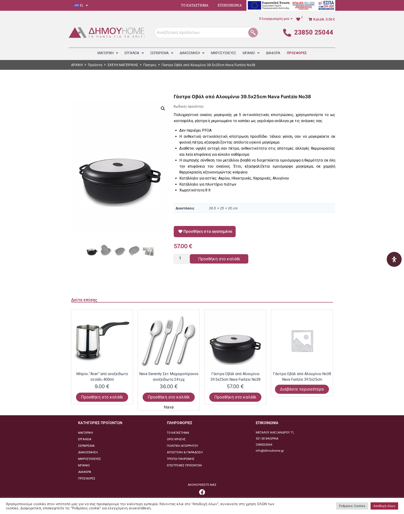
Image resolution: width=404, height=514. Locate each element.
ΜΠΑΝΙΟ (84, 465)
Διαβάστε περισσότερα (302, 389)
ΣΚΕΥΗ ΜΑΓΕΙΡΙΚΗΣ (123, 65)
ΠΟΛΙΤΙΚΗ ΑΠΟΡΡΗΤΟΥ (182, 445)
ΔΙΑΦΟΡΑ (84, 472)
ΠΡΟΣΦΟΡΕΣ (86, 478)
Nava (169, 407)
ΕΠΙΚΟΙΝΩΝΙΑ (230, 5)
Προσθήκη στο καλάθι (219, 259)
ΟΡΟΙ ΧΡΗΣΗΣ (176, 439)
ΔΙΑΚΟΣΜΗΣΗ (88, 452)
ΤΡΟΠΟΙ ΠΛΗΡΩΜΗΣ (181, 459)
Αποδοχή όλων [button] (384, 506)
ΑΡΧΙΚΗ (77, 65)
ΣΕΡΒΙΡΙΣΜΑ (86, 445)
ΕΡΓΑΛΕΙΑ (84, 439)
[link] (202, 492)
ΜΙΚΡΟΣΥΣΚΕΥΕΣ (89, 459)
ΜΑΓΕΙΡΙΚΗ (85, 432)
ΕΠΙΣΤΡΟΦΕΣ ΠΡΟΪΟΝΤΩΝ (184, 465)
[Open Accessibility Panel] (394, 259)
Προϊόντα (95, 65)
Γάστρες (149, 65)
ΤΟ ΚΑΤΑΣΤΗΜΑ (194, 5)
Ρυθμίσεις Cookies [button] (352, 506)
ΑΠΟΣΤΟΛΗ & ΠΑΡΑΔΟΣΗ (185, 452)
